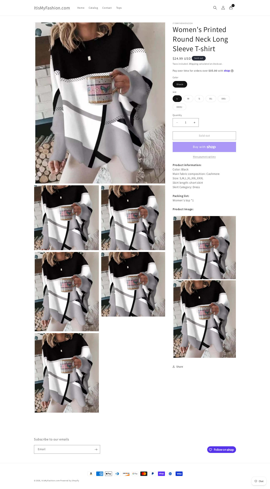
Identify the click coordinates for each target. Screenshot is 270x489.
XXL (226, 99)
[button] (215, 8)
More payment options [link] (204, 156)
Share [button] (179, 366)
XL (212, 99)
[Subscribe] (96, 449)
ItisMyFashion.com (51, 480)
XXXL (181, 107)
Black (182, 85)
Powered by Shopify (69, 480)
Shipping (193, 63)
